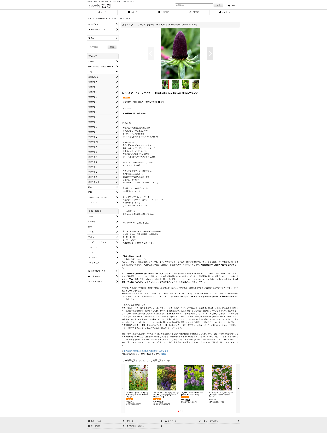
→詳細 (163, 354)
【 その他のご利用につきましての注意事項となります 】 (146, 351)
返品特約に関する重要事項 (135, 113)
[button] (151, 53)
